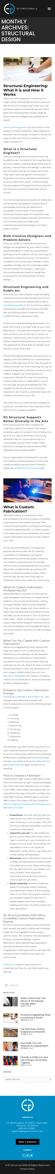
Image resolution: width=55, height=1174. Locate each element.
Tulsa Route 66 (16, 765)
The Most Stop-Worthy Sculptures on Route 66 (32, 1030)
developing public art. (15, 305)
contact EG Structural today (29, 468)
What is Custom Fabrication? (18, 509)
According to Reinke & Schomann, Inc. (23, 697)
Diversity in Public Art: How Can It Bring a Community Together (34, 1060)
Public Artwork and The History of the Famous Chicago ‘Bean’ (32, 1001)
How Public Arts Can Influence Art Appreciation (34, 1044)
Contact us (9, 964)
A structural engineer (14, 127)
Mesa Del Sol (43, 761)
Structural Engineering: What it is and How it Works (25, 90)
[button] (49, 8)
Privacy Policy (27, 1169)
